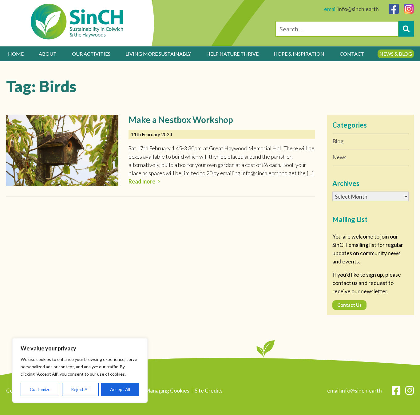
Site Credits (209, 390)
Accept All (120, 389)
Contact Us (349, 305)
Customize (40, 389)
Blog (337, 141)
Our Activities (91, 54)
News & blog (395, 54)
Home (16, 54)
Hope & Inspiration (299, 54)
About (48, 54)
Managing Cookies (167, 390)
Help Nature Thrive (232, 54)
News (339, 157)
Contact (352, 54)
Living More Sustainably (158, 54)
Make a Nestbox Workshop (181, 119)
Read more (142, 181)
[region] (80, 370)
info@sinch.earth (358, 9)
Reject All (80, 389)
